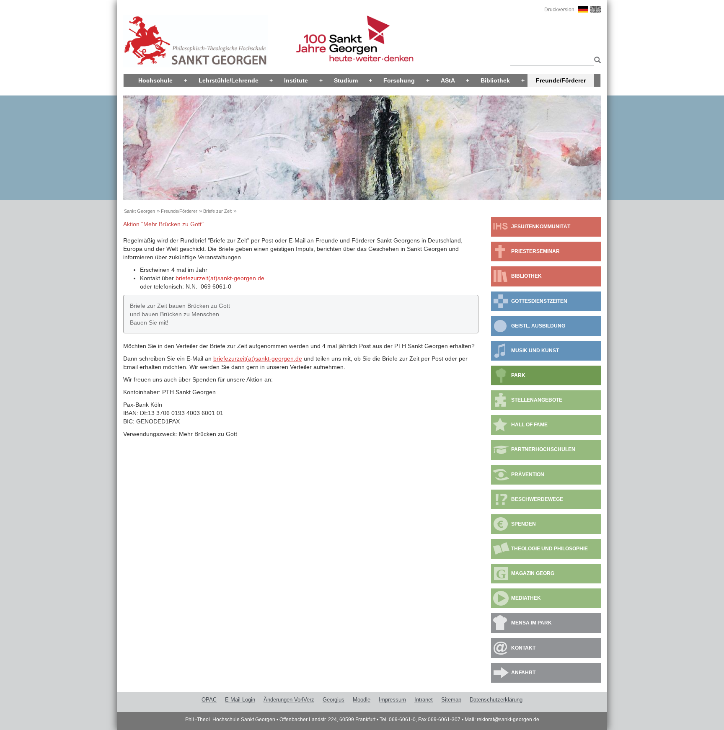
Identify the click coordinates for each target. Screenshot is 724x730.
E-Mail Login (240, 699)
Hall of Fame (529, 425)
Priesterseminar (535, 251)
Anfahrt (523, 673)
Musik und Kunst (535, 350)
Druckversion (559, 10)
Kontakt (523, 648)
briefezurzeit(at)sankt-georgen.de (220, 278)
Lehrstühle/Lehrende (229, 80)
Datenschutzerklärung (496, 699)
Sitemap (451, 699)
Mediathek (526, 598)
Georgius (333, 699)
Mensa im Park (531, 623)
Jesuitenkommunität (540, 227)
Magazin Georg (532, 573)
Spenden (523, 524)
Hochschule (155, 80)
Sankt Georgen (139, 211)
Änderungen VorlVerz (289, 699)
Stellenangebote (536, 400)
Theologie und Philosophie (549, 549)
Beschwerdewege (537, 499)
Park (518, 375)
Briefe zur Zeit (217, 211)
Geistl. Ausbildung (538, 326)
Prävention (527, 474)
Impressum (392, 699)
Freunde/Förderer (561, 80)
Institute (296, 80)
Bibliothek (495, 80)
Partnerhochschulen (543, 449)
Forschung (399, 80)
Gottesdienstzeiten (539, 301)
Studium (346, 80)
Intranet (423, 699)
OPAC (209, 699)
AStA (448, 80)
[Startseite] (195, 41)
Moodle (361, 699)
